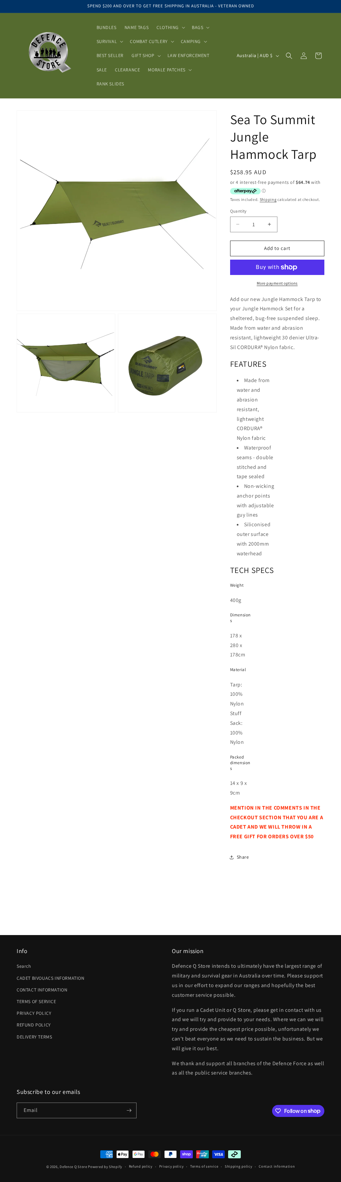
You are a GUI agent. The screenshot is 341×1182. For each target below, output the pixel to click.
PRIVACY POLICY (34, 1013)
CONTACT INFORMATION (42, 990)
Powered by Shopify (105, 1166)
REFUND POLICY (34, 1025)
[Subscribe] (129, 1110)
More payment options (277, 283)
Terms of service (204, 1166)
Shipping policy (238, 1166)
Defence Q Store (73, 1166)
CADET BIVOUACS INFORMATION (51, 978)
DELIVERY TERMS (34, 1037)
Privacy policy (171, 1166)
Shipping (268, 199)
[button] (170, 27)
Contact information (277, 1166)
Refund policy (141, 1166)
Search (24, 966)
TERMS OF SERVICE (36, 1001)
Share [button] (243, 857)
